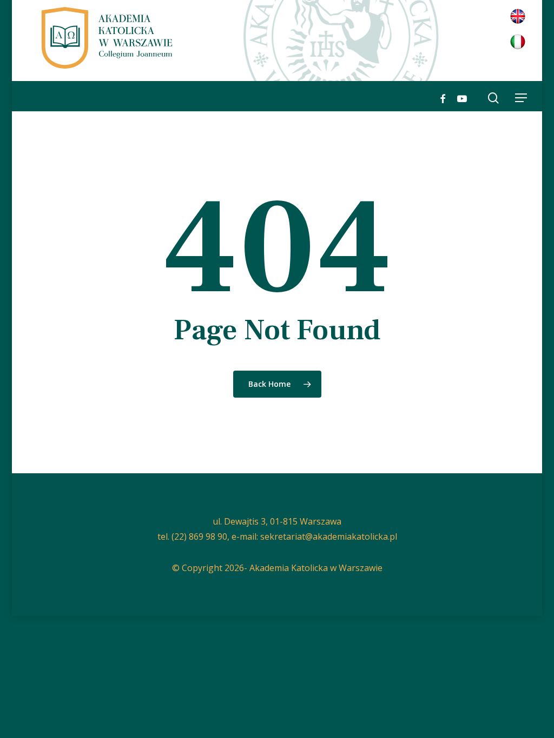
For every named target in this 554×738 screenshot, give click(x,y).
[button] (521, 97)
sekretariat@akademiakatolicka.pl (328, 536)
